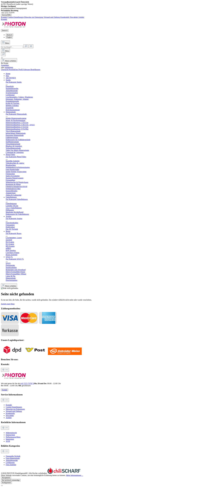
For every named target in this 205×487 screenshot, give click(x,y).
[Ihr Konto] (2, 57)
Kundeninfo (64, 17)
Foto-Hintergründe (13, 458)
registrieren (9, 67)
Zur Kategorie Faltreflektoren (17, 199)
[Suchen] (25, 46)
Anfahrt (81, 17)
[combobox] (12, 47)
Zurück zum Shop (7, 304)
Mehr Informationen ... (74, 475)
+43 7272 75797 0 (27, 383)
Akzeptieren (6, 478)
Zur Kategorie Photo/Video (16, 157)
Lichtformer (10, 463)
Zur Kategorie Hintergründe (16, 114)
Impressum (10, 439)
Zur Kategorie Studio (14, 82)
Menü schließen (10, 61)
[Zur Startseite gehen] (14, 28)
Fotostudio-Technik (13, 456)
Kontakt (4, 17)
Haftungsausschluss (13, 437)
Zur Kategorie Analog (14, 219)
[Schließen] (2, 485)
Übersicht (5, 70)
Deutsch (9, 35)
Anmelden (5, 65)
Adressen (26, 70)
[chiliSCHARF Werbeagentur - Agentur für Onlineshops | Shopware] (64, 473)
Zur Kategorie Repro (13, 233)
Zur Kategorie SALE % (15, 259)
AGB (8, 441)
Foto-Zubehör (11, 465)
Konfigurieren (6, 483)
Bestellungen (35, 70)
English (9, 37)
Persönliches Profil (16, 70)
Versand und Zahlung (52, 17)
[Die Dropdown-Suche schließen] (31, 46)
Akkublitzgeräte (12, 460)
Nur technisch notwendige (11, 480)
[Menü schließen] (7, 159)
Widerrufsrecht (11, 433)
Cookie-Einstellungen (15, 17)
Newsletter (74, 17)
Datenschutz (10, 435)
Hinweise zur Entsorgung (33, 17)
